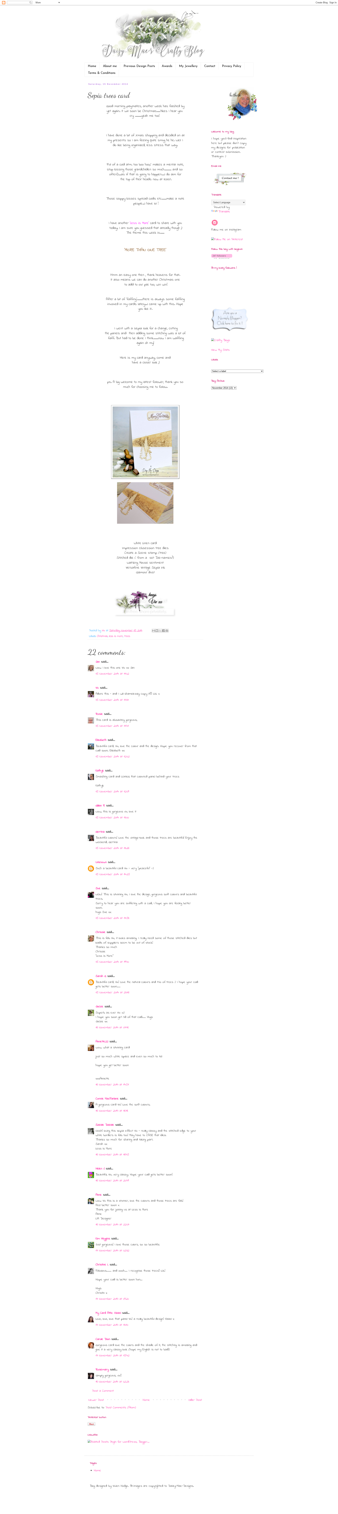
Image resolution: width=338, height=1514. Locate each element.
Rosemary (102, 1369)
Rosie (99, 714)
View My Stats (220, 350)
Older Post (195, 1400)
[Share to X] (160, 630)
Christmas (102, 636)
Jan (98, 662)
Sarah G (101, 976)
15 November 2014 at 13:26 (112, 848)
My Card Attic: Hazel (108, 1313)
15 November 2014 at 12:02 (113, 756)
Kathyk (100, 770)
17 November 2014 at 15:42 (112, 1355)
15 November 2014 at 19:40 (112, 962)
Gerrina (100, 832)
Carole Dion (103, 1339)
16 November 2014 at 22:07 (112, 1224)
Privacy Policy (231, 66)
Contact (209, 66)
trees (127, 636)
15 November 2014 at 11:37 (112, 700)
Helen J (100, 1168)
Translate (224, 211)
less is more (116, 636)
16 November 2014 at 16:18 (112, 1111)
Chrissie (100, 932)
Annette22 (102, 1041)
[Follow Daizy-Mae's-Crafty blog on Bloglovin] (221, 258)
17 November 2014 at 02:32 (112, 1250)
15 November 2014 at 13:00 (112, 817)
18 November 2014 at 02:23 (112, 1382)
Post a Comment (103, 1391)
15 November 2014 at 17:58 (112, 918)
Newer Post (96, 1400)
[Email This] (153, 630)
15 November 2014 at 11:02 (112, 674)
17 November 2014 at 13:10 (112, 1325)
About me (110, 66)
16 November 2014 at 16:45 (112, 1154)
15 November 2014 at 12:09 (112, 791)
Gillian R (100, 805)
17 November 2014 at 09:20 (112, 1299)
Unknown (101, 862)
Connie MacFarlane (107, 1098)
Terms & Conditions (101, 73)
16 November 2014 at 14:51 (112, 1084)
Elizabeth (101, 740)
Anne (99, 1195)
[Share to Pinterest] (167, 630)
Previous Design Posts (139, 66)
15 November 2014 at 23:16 (112, 992)
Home (92, 66)
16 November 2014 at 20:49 (112, 1180)
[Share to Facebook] (163, 630)
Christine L (102, 1264)
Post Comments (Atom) (121, 1407)
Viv (97, 688)
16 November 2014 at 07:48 (112, 1027)
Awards (167, 66)
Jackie (99, 1006)
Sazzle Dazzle (105, 1125)
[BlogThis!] (157, 630)
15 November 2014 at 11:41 (112, 726)
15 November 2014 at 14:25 (113, 874)
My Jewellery (188, 66)
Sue (98, 888)
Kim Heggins (103, 1238)
